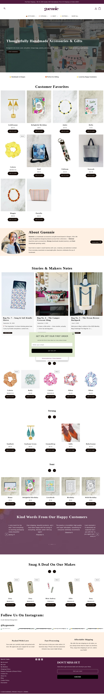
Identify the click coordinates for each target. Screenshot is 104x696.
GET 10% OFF (52, 351)
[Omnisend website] (52, 360)
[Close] (73, 334)
